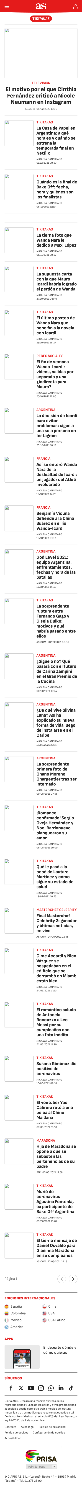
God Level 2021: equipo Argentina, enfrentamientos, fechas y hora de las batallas (56, 567)
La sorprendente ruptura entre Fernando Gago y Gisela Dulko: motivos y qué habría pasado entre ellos (56, 621)
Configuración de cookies (49, 1432)
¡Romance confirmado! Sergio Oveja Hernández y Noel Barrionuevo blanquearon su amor (55, 825)
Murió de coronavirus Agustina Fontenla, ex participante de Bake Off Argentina (55, 1201)
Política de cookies (16, 1432)
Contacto (10, 1427)
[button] (41, 1467)
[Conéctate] (75, 6)
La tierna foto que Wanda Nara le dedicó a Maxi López (56, 240)
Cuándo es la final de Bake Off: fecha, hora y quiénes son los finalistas (56, 189)
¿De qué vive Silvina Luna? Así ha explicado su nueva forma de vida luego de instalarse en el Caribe (56, 723)
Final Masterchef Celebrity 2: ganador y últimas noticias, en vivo (56, 923)
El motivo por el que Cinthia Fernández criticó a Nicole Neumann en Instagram (41, 96)
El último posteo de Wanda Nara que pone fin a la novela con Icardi (55, 325)
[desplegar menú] (7, 6)
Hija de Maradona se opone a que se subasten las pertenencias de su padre (56, 1156)
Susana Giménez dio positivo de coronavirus (56, 1068)
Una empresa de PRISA (41, 1456)
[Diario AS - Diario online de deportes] (41, 6)
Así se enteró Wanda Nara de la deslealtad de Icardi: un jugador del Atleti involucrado (56, 474)
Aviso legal (27, 1427)
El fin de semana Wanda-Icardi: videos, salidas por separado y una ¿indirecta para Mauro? (54, 374)
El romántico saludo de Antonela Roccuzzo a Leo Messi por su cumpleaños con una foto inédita (56, 1022)
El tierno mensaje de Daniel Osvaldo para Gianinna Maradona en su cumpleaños (56, 1248)
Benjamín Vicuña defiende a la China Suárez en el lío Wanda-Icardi (55, 521)
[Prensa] (41, 18)
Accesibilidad (13, 1438)
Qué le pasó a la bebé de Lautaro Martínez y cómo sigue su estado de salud (55, 877)
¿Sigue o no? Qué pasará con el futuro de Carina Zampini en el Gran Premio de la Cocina (56, 671)
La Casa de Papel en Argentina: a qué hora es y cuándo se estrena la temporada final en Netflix (56, 140)
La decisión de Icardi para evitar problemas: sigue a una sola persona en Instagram (56, 425)
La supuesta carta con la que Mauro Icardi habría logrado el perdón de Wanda (56, 281)
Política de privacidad (52, 1427)
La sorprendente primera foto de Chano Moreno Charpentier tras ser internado (56, 774)
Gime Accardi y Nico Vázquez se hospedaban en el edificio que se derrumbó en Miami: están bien (56, 968)
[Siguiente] (73, 1279)
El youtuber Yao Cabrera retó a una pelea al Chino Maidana (54, 1110)
